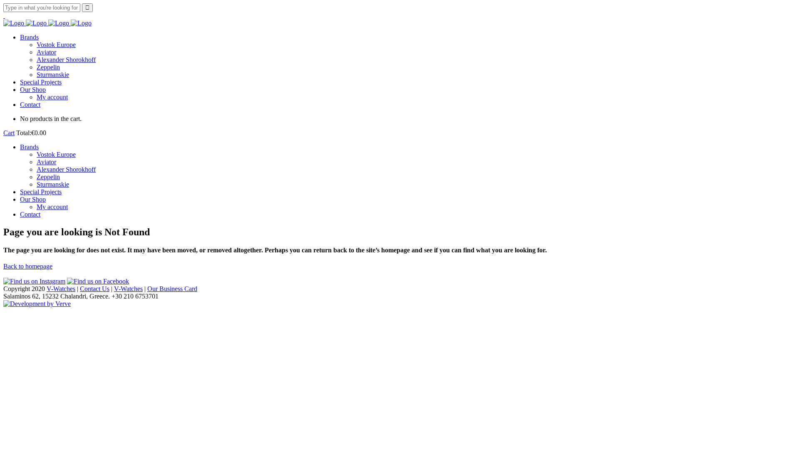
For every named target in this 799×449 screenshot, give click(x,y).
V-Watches (61, 288)
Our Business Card (172, 288)
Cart (9, 132)
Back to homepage (27, 266)
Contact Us (94, 288)
